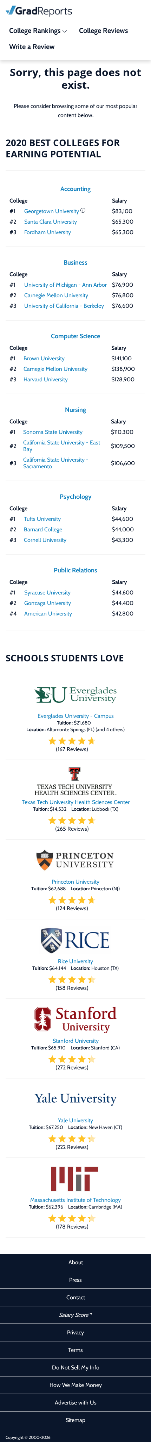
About (75, 1262)
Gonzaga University (47, 603)
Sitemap (75, 1420)
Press (75, 1280)
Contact (75, 1297)
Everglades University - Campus (76, 716)
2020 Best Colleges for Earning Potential (63, 148)
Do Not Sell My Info (75, 1367)
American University (48, 613)
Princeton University (75, 881)
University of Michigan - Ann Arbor (65, 284)
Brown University (44, 358)
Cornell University (45, 540)
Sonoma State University (53, 432)
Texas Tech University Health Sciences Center (76, 802)
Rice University (75, 961)
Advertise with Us (76, 1402)
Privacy (75, 1332)
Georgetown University (51, 211)
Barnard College (43, 529)
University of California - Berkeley (64, 305)
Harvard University (46, 379)
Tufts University (42, 519)
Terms (75, 1350)
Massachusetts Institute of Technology (75, 1200)
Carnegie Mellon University (56, 295)
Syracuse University (47, 592)
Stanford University (76, 1041)
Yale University (75, 1120)
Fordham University (47, 232)
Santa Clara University (50, 221)
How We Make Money (76, 1385)
